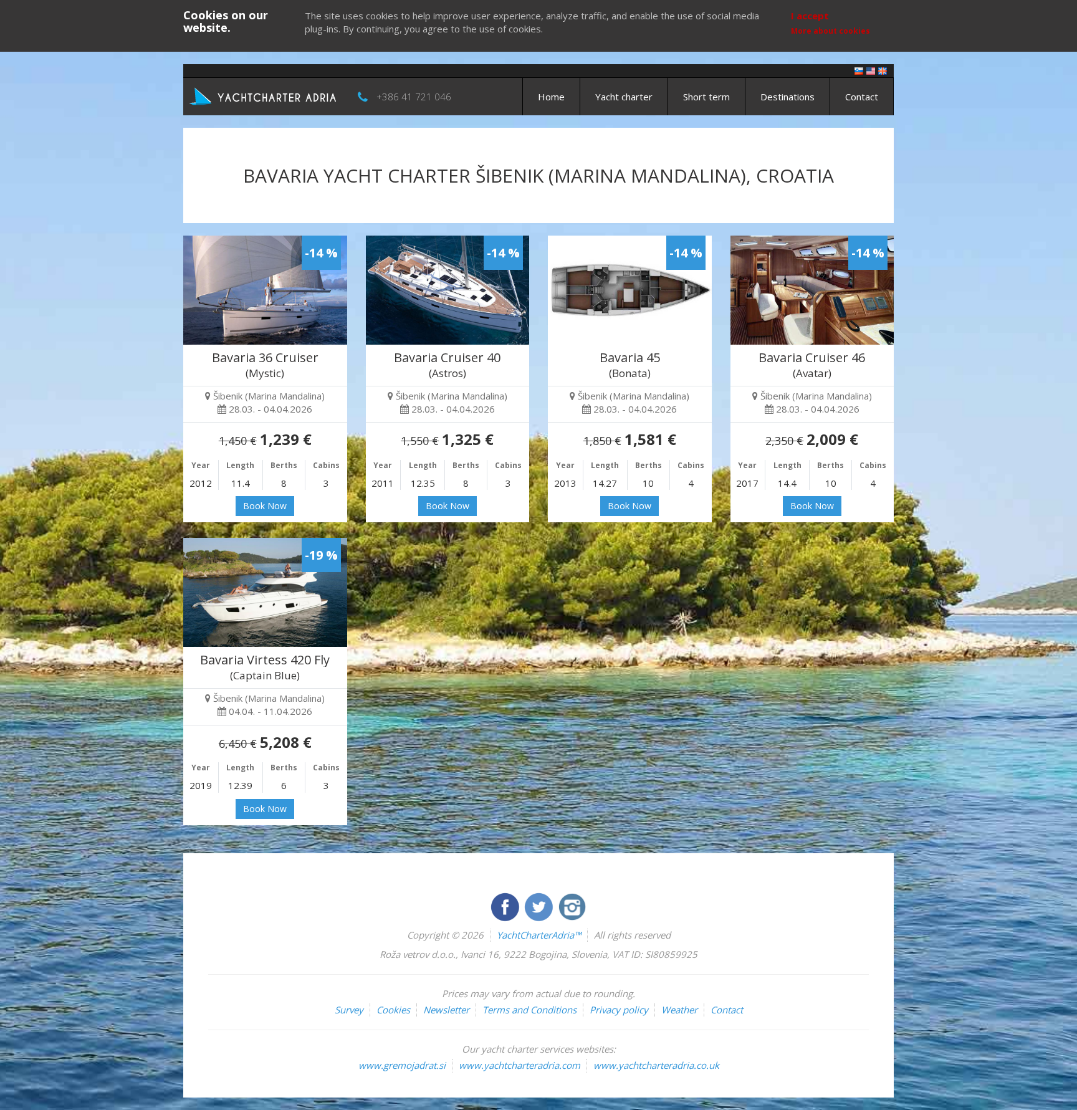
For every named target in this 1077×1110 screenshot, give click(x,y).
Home (551, 96)
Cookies (393, 1009)
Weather (679, 1009)
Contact (861, 96)
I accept (810, 15)
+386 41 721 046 (413, 96)
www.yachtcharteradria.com (519, 1065)
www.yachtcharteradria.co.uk (656, 1065)
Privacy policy (619, 1009)
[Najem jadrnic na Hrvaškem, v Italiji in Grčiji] (859, 70)
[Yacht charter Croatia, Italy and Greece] (871, 70)
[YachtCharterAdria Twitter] (540, 905)
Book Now (265, 506)
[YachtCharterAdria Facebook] (506, 905)
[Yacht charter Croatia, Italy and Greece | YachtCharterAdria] (264, 95)
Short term (706, 96)
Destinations (787, 96)
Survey (349, 1009)
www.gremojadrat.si (402, 1065)
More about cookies (830, 31)
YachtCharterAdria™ (539, 935)
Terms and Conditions (529, 1009)
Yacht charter (624, 96)
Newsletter (446, 1009)
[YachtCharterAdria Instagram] (572, 905)
